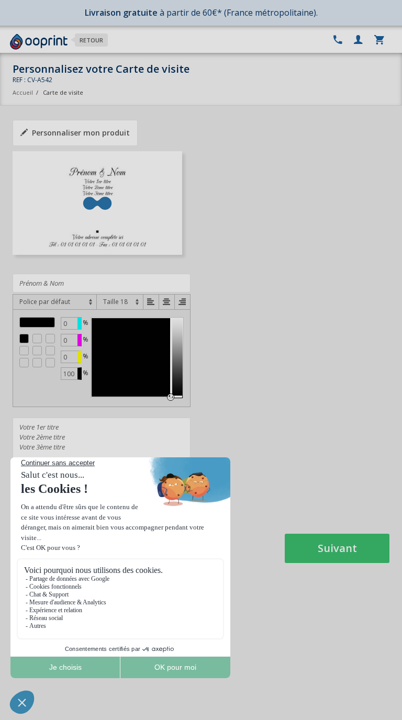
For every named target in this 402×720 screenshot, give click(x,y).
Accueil (23, 92)
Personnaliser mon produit (81, 133)
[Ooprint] (39, 42)
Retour (91, 40)
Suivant (337, 548)
